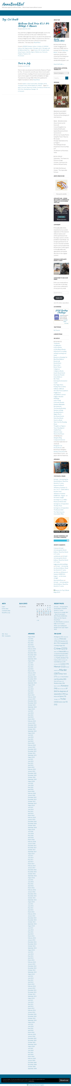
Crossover (23, 87)
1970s (57, 641)
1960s (62, 639)
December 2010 (32, 1014)
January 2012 (31, 988)
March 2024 (31, 695)
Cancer (36, 50)
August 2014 (31, 926)
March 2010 (31, 1032)
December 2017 (32, 845)
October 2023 (31, 705)
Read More (37, 42)
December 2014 (32, 918)
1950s (56, 639)
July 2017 (30, 855)
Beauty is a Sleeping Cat (60, 357)
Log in (3, 606)
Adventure (64, 641)
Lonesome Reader (59, 402)
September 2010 (32, 1020)
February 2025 (32, 673)
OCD (19, 89)
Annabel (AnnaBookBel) (59, 40)
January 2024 (31, 699)
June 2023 (31, 713)
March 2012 (31, 984)
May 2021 (30, 763)
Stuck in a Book (58, 420)
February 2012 (32, 986)
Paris (22, 89)
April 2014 (30, 934)
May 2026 (30, 642)
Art (56, 643)
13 (44, 611)
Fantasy (57, 660)
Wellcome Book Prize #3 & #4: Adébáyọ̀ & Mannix (33, 25)
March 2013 (31, 960)
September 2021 (32, 755)
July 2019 (30, 807)
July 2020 (30, 783)
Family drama (62, 658)
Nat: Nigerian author (27, 48)
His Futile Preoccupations (61, 390)
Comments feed (6, 610)
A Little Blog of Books (60, 349)
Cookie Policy (31, 1081)
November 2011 (32, 992)
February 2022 (32, 745)
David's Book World (59, 373)
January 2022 (31, 747)
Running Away (27, 89)
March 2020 (31, 791)
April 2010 (30, 1030)
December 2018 (32, 821)
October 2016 (31, 873)
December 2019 (32, 797)
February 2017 (32, 865)
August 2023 (31, 709)
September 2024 (32, 683)
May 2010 (30, 1028)
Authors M (40, 46)
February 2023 (32, 721)
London (64, 664)
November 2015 (32, 896)
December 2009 (32, 1038)
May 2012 (30, 980)
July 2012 (30, 976)
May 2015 (30, 908)
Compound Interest (59, 440)
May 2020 (30, 787)
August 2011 (31, 998)
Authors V (25, 83)
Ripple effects (57, 414)
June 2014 (31, 930)
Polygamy (20, 54)
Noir (59, 676)
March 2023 (31, 719)
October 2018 (31, 825)
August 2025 (31, 661)
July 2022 (30, 735)
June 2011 (31, 1002)
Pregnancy (25, 54)
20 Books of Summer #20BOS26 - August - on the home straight (60, 495)
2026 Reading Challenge (61, 311)
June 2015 (31, 906)
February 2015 (32, 914)
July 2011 (30, 1000)
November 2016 (32, 871)
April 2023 (30, 717)
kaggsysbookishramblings (61, 564)
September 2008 (32, 1068)
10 (37, 611)
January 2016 (31, 891)
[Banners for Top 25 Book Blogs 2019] (61, 592)
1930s (65, 636)
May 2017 (30, 859)
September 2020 (32, 779)
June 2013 (31, 954)
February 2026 (32, 648)
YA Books (39, 85)
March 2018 (31, 839)
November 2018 (32, 823)
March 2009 (31, 1056)
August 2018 (31, 829)
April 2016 (30, 885)
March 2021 (31, 767)
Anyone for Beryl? (59, 485)
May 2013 (30, 956)
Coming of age (59, 645)
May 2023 (30, 715)
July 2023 (30, 711)
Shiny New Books (58, 418)
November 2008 (32, 1064)
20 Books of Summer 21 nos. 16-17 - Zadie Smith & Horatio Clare (61, 489)
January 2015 (31, 916)
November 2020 (32, 775)
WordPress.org (6, 612)
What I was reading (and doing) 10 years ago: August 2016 (61, 627)
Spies (63, 696)
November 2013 (32, 944)
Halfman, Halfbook (59, 388)
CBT (39, 50)
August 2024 (31, 685)
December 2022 (32, 725)
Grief (56, 661)
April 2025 (30, 669)
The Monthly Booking (60, 408)
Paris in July (24, 63)
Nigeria (32, 52)
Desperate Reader (59, 375)
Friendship (64, 659)
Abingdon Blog (58, 438)
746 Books (57, 343)
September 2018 (32, 827)
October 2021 (31, 753)
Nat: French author (32, 83)
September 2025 (32, 659)
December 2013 (32, 942)
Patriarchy (44, 52)
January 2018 (31, 843)
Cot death (43, 50)
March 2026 (31, 646)
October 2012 (31, 970)
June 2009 (31, 1050)
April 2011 (30, 1006)
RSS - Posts (5, 634)
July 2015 (30, 904)
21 (46, 613)
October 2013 (31, 946)
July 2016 (30, 879)
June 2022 (31, 737)
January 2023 (31, 723)
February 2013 (32, 962)
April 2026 (30, 644)
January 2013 (31, 964)
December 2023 (32, 701)
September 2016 (32, 875)
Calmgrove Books (59, 371)
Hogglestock (57, 392)
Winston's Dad (58, 432)
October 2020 (31, 777)
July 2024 (30, 687)
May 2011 (30, 1004)
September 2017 (32, 851)
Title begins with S (37, 48)
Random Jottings (58, 410)
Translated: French (22, 85)
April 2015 (30, 910)
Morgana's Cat (58, 445)
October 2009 (31, 1042)
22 (48, 613)
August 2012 (31, 974)
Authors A (35, 46)
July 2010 (30, 1024)
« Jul (38, 620)
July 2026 (30, 638)
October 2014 (31, 922)
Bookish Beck (57, 363)
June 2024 (31, 689)
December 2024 (32, 677)
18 (39, 613)
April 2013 (30, 958)
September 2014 (32, 924)
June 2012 (31, 978)
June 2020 (31, 785)
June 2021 (31, 761)
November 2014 (32, 920)
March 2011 (31, 1008)
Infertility (28, 52)
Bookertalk (57, 361)
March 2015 (31, 912)
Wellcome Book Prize (24, 50)
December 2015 (32, 894)
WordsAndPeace (59, 580)
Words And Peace (59, 434)
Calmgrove (57, 369)
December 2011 (32, 990)
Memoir (59, 666)
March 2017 (31, 863)
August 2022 (31, 733)
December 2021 (32, 749)
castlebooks (57, 556)
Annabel (61, 315)
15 (48, 611)
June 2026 (31, 640)
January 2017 (31, 867)
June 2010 (31, 1026)
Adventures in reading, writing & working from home (60, 353)
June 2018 (31, 833)
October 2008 (31, 1066)
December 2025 (32, 653)
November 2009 (32, 1040)
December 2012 (32, 966)
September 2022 (32, 731)
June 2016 (31, 881)
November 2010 (32, 1016)
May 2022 (30, 739)
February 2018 (32, 841)
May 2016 (30, 883)
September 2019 (32, 803)
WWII (62, 702)
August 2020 (31, 781)
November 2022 (32, 727)
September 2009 (32, 1044)
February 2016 (32, 889)
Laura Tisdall (57, 400)
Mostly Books (57, 447)
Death (47, 50)
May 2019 (30, 811)
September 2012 (32, 972)
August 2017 (31, 853)
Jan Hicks (56, 572)
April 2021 (30, 765)
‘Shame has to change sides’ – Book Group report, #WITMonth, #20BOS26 (61, 614)
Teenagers (33, 89)
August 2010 (31, 1022)
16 (50, 611)
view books (66, 323)
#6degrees (58, 637)
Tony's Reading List (59, 428)
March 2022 (31, 743)
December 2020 (32, 773)
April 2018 (30, 837)
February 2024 (32, 697)
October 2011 (31, 994)
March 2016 (31, 887)
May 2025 (30, 667)
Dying (19, 52)
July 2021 (30, 759)
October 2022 (31, 729)
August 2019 (31, 805)
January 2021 (31, 771)
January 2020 (31, 795)
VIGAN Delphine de (32, 85)
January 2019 (31, 819)
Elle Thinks (57, 379)
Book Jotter (57, 365)
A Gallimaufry (57, 345)
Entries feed (5, 608)
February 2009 (32, 1058)
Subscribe (59, 298)
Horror (62, 661)
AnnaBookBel (12, 4)
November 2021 (32, 751)
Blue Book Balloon (59, 359)
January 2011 (31, 1012)
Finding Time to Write (60, 386)
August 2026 (31, 636)
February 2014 (32, 938)
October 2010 (31, 1018)
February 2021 (32, 769)
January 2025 (31, 675)
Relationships (59, 683)
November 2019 (32, 799)
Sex (64, 688)
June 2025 (31, 665)
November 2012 (32, 968)
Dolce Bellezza (58, 377)
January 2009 (31, 1060)
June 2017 (31, 857)
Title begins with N (42, 83)
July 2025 (30, 663)
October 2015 (31, 898)
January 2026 (31, 650)
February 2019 (32, 817)
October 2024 (31, 681)
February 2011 (32, 1010)
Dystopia (60, 655)
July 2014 (30, 928)
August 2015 (31, 902)
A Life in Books (58, 347)
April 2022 (30, 741)
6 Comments (21, 91)
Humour (57, 664)
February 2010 (32, 1034)
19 (41, 613)
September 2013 (32, 948)
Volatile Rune (57, 430)
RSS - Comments (6, 636)
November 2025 (32, 655)
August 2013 (31, 950)
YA (37, 89)
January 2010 (31, 1036)
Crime (60, 648)
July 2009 (30, 1048)
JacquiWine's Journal (59, 394)
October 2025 (31, 657)
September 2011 (32, 996)
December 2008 (32, 1062)
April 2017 (30, 861)
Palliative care (38, 52)
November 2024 (32, 679)
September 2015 (32, 900)
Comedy (64, 643)
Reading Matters (58, 412)
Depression (29, 87)
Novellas (61, 679)
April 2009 (30, 1054)
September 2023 (32, 707)
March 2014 (31, 936)
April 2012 (30, 982)
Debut (62, 651)
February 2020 (32, 793)
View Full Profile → (59, 64)
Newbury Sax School (59, 451)
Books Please (57, 367)
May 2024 (30, 691)
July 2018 (30, 831)
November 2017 (32, 847)
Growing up (40, 87)
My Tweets (57, 330)
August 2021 (31, 757)
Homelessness (46, 87)
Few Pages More (58, 385)
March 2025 (31, 671)
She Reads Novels (59, 416)
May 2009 (30, 1052)
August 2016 (31, 877)
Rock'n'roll (57, 686)
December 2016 (32, 869)
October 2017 (31, 849)
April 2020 (30, 789)
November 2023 (32, 703)
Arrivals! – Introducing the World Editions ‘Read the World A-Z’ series (61, 568)
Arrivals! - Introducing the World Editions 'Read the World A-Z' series (61, 481)
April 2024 (30, 693)
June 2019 (31, 809)
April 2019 (30, 813)
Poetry (61, 681)
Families (35, 87)
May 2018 (30, 835)
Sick (29, 54)
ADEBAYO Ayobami (27, 46)
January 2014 (31, 940)
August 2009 (31, 1046)
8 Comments (21, 55)
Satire (59, 688)
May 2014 (30, 932)
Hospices (23, 52)
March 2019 (31, 815)
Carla (55, 548)
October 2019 (31, 801)
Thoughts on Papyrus (60, 426)
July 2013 (30, 952)
